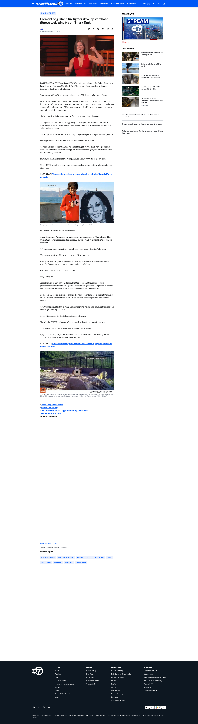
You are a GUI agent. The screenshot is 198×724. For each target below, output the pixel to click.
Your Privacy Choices (46, 715)
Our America (115, 690)
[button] (33, 3)
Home (57, 671)
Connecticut (131, 3)
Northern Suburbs (117, 3)
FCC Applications (125, 715)
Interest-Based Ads (100, 715)
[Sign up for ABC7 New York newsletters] (49, 707)
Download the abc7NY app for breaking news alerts (64, 410)
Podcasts (114, 697)
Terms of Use (89, 715)
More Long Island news (52, 404)
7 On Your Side (60, 681)
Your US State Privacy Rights (76, 715)
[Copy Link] (112, 28)
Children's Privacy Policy (60, 715)
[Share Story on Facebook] (88, 28)
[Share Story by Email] (107, 28)
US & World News (117, 677)
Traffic (57, 677)
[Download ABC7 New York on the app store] (150, 707)
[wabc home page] (37, 671)
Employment (148, 674)
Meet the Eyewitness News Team (155, 677)
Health (113, 684)
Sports (113, 687)
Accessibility (148, 687)
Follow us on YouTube (51, 413)
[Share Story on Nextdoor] (103, 28)
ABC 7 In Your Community (153, 681)
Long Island (104, 3)
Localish (58, 687)
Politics (113, 681)
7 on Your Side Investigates (64, 684)
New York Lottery (117, 671)
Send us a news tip (49, 407)
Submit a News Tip (150, 671)
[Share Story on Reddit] (98, 28)
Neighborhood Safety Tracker (121, 674)
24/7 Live (68, 3)
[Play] (142, 28)
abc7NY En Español (118, 700)
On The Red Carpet (117, 694)
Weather (58, 674)
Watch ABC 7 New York (63, 694)
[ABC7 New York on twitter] (39, 707)
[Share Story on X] (93, 28)
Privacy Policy (35, 715)
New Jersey (93, 3)
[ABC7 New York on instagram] (44, 707)
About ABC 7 (148, 684)
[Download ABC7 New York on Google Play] (160, 707)
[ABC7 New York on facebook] (34, 707)
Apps (57, 697)
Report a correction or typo (48, 543)
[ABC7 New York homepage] (49, 3)
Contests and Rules (150, 690)
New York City (80, 3)
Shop (57, 690)
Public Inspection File (113, 715)
